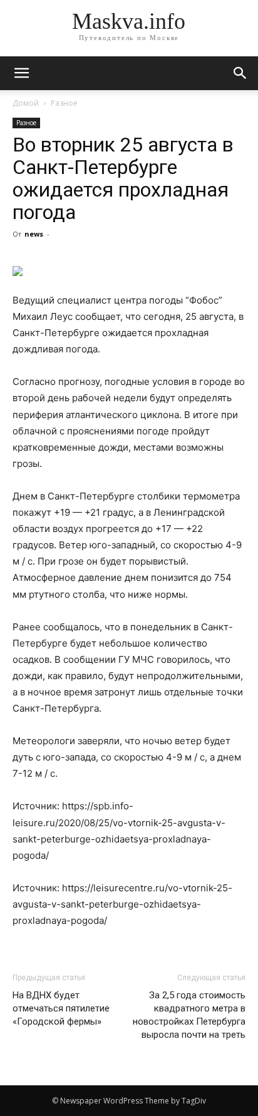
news (33, 233)
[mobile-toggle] (21, 73)
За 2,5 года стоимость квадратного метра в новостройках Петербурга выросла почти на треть (189, 1015)
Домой (26, 103)
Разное (64, 103)
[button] (240, 73)
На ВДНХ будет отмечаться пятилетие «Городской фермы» (61, 1008)
